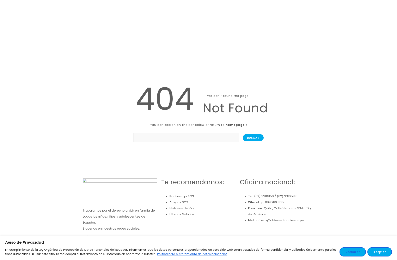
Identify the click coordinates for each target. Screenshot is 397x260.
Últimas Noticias (182, 214)
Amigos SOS (179, 202)
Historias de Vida (182, 208)
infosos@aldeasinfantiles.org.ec (280, 220)
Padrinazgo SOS (182, 196)
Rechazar (353, 252)
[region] (198, 248)
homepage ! (236, 125)
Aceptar (379, 252)
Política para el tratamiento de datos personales (192, 254)
